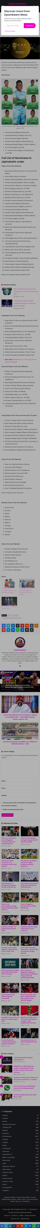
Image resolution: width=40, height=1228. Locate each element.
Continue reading (9, 31)
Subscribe (29, 26)
